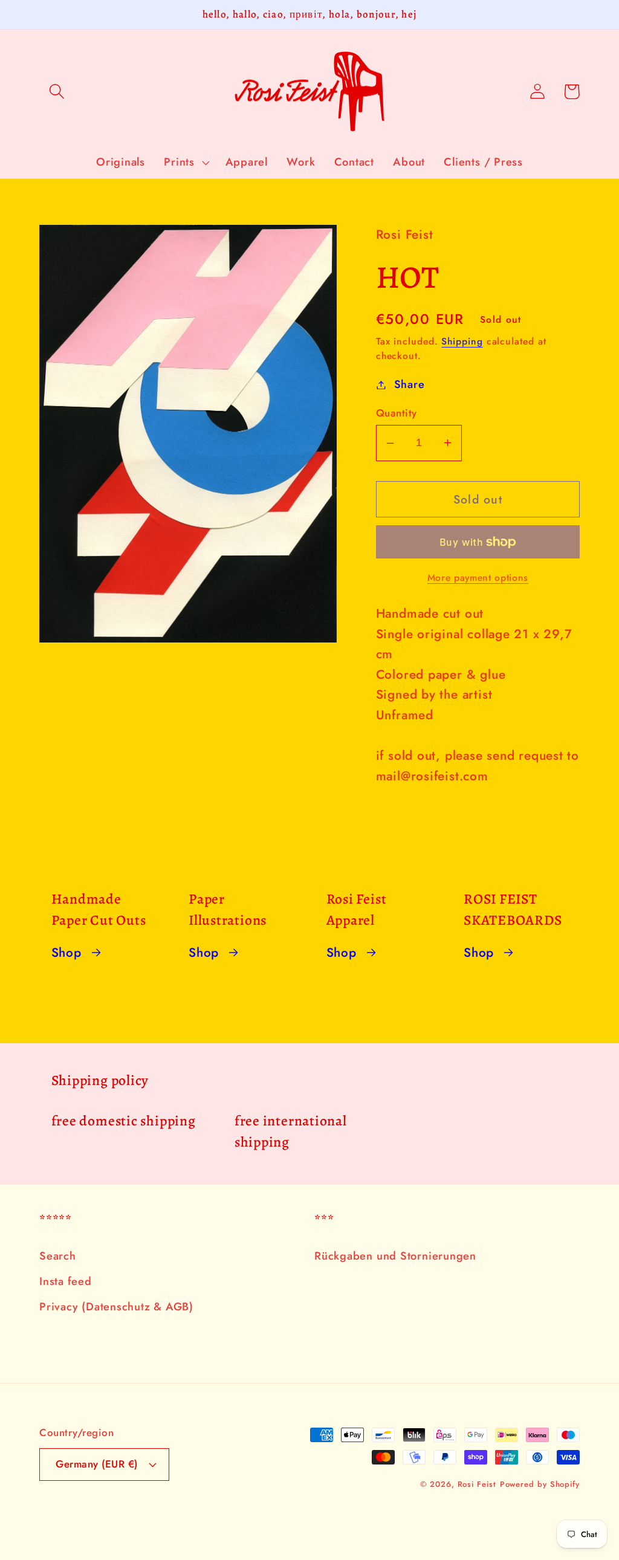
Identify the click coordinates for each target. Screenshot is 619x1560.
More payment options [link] (477, 577)
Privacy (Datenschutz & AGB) (116, 1307)
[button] (56, 91)
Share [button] (409, 384)
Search (57, 1256)
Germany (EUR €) (97, 1464)
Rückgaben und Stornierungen (395, 1256)
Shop (66, 952)
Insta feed (65, 1281)
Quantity (396, 413)
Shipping (461, 341)
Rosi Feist (477, 1484)
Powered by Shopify (540, 1484)
